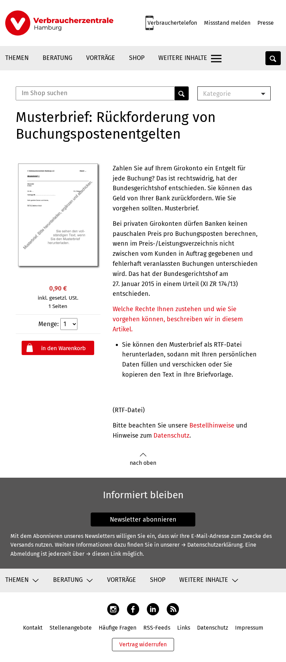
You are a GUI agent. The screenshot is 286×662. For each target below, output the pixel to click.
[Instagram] (113, 609)
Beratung (57, 58)
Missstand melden (227, 23)
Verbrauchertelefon (172, 23)
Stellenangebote (71, 627)
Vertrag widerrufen (143, 644)
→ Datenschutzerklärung (211, 544)
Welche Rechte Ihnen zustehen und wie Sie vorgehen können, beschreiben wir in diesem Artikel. (178, 319)
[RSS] (172, 609)
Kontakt (33, 627)
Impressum (249, 627)
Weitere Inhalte (182, 58)
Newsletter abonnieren (143, 519)
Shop (136, 58)
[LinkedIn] (152, 609)
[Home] (59, 23)
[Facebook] (133, 609)
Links (183, 627)
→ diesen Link (103, 554)
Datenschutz (171, 435)
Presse (265, 23)
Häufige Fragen (117, 627)
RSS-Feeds (156, 627)
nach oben (143, 463)
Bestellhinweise (211, 425)
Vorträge (100, 58)
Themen (17, 58)
